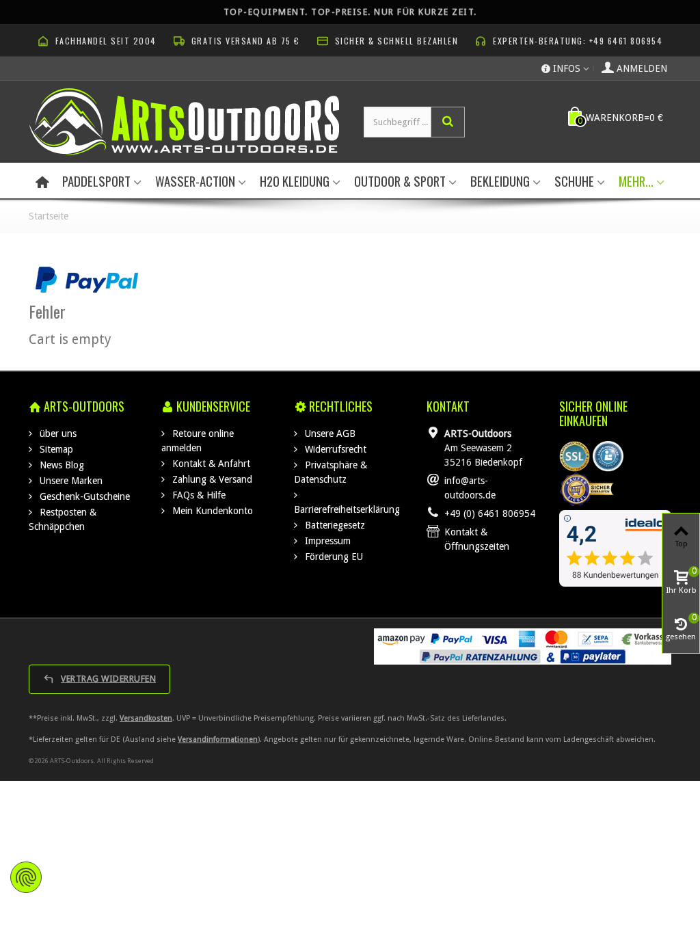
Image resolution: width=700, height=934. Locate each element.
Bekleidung (500, 181)
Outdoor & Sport (400, 181)
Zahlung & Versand (211, 479)
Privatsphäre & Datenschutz (330, 472)
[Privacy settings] (26, 877)
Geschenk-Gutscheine (83, 496)
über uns (57, 433)
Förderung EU (332, 556)
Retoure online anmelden (197, 440)
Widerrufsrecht (334, 449)
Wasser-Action (195, 181)
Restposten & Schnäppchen (62, 519)
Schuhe (574, 181)
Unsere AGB (328, 433)
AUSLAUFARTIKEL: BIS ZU (350, 10)
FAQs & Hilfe (198, 495)
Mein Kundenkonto (211, 510)
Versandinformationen (218, 739)
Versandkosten (146, 718)
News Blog (60, 464)
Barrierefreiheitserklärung (347, 509)
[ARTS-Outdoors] (184, 121)
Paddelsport (96, 181)
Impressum (326, 540)
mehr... (636, 181)
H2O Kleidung (294, 181)
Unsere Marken (70, 480)
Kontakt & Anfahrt (210, 463)
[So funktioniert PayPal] (87, 278)
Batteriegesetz (333, 525)
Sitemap (55, 449)
